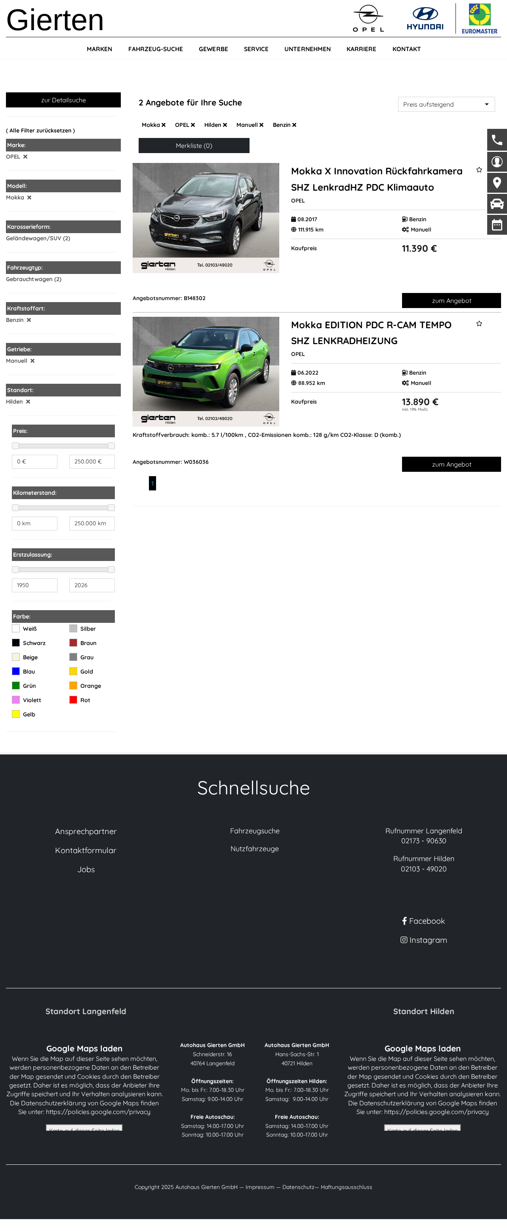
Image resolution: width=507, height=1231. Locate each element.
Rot (85, 700)
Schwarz (34, 643)
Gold (86, 671)
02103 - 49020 (424, 868)
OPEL (183, 124)
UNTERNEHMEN (307, 49)
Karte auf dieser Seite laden (84, 1130)
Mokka (152, 124)
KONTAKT (407, 49)
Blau (29, 671)
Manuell (247, 124)
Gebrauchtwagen (29, 279)
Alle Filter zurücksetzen (40, 130)
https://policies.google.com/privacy (98, 1112)
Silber (88, 628)
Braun (88, 643)
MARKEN (99, 49)
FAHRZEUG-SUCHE (155, 49)
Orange (90, 685)
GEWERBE (213, 49)
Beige (30, 657)
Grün (29, 685)
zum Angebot (451, 300)
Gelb (29, 714)
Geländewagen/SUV (33, 238)
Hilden (213, 124)
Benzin (282, 124)
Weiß (30, 628)
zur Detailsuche (63, 100)
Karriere (361, 49)
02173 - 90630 (423, 840)
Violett (32, 700)
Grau (86, 657)
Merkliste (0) (194, 145)
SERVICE (256, 49)
